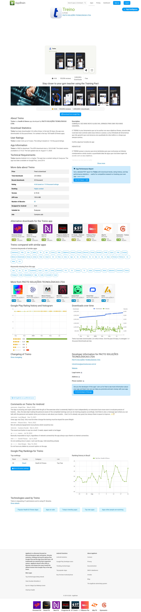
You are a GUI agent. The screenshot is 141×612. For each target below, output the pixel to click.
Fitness (114, 257)
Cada (41, 275)
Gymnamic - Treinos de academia (122, 235)
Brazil (24, 463)
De (53, 257)
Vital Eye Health (30, 590)
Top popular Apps (61, 570)
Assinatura (15, 252)
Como (52, 270)
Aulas (90, 270)
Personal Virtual (17, 235)
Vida (59, 252)
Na (102, 257)
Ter (41, 252)
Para (59, 257)
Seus (108, 257)
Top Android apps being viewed (35, 576)
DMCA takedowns (92, 570)
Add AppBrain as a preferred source (23, 398)
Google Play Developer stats (64, 561)
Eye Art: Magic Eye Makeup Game (35, 585)
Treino (84, 257)
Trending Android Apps (63, 566)
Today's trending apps (69, 510)
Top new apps (89, 510)
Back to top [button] (136, 594)
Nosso (78, 270)
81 (35, 202)
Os (127, 257)
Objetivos (66, 252)
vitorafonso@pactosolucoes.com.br (84, 364)
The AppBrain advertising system (97, 583)
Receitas (99, 252)
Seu (96, 257)
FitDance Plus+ (91, 235)
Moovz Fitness (46, 296)
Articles (89, 574)
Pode (105, 252)
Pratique (14, 275)
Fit (72, 270)
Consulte (48, 275)
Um (26, 270)
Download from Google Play (71, 114)
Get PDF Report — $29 (81, 180)
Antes (34, 257)
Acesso (73, 252)
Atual (47, 257)
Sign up (117, 3)
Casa (40, 270)
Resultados (28, 275)
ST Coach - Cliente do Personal (78, 235)
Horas (28, 257)
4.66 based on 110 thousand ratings (46, 184)
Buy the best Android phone (64, 574)
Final (40, 257)
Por (66, 270)
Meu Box (59, 296)
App (71, 257)
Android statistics (61, 557)
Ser (47, 252)
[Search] (85, 2)
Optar (112, 252)
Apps (91, 3)
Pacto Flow (90, 296)
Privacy (89, 561)
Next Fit (44, 235)
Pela (118, 252)
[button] (101, 372)
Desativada (21, 257)
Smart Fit (29, 235)
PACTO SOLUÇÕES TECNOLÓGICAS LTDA (43, 282)
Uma (65, 257)
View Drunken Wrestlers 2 (33, 581)
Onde (20, 275)
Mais (13, 261)
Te (84, 270)
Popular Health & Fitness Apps (28, 510)
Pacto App (30, 296)
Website (74, 368)
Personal (59, 270)
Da (77, 257)
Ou (20, 270)
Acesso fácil (75, 296)
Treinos (121, 257)
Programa (97, 270)
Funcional (120, 270)
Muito (104, 270)
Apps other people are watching (112, 510)
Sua (13, 270)
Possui (79, 252)
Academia (33, 270)
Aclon (103, 296)
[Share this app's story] (85, 70)
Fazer (55, 275)
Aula (46, 270)
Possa (92, 252)
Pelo (22, 252)
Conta (53, 252)
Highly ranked (38, 189)
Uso (28, 252)
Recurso (85, 252)
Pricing (98, 3)
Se (90, 257)
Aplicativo (112, 270)
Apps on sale (50, 510)
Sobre (34, 252)
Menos (14, 257)
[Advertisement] (68, 32)
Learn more (81, 176)
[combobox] (76, 2)
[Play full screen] (91, 70)
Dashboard (106, 3)
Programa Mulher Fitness (63, 235)
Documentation (92, 566)
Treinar (127, 270)
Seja (35, 275)
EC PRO (14, 296)
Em (20, 261)
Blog (88, 579)
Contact (89, 557)
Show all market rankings (21, 468)
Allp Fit (103, 235)
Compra (124, 252)
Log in (127, 3)
